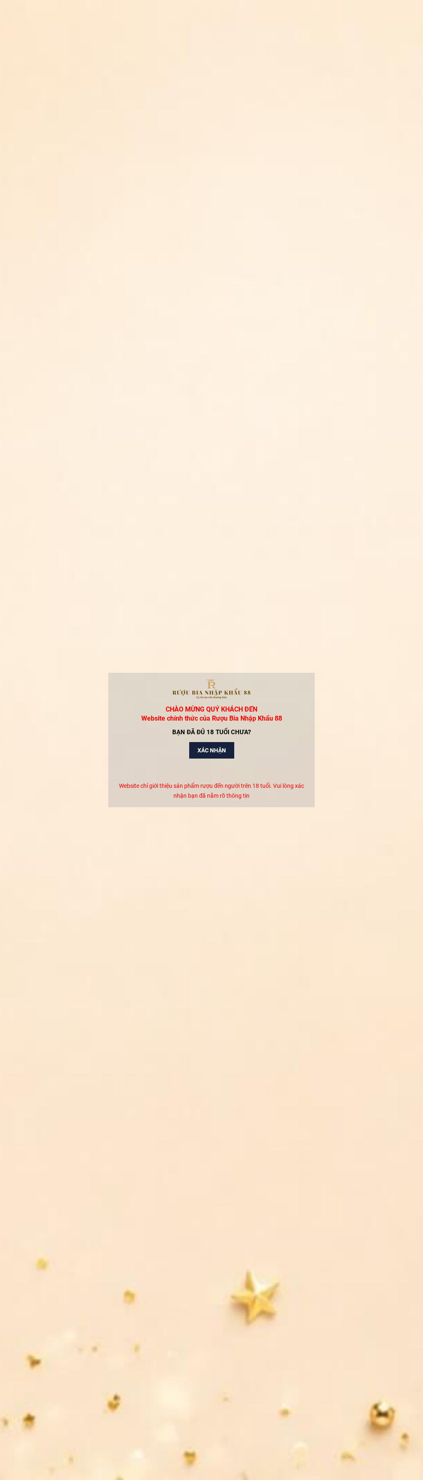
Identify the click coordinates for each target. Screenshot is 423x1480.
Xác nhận (211, 750)
